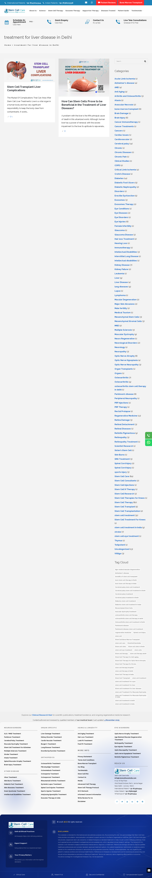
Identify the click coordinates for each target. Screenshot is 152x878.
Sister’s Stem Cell (123, 450)
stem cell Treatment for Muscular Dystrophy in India (130, 696)
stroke (118, 532)
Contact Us (82, 777)
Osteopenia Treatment (50, 774)
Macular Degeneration (125, 299)
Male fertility (121, 308)
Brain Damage (121, 113)
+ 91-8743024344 (135, 788)
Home (8, 45)
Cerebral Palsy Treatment (14, 740)
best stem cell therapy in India (125, 583)
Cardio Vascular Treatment (51, 740)
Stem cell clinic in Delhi (136, 646)
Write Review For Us (85, 798)
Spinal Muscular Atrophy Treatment (17, 761)
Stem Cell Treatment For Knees (130, 520)
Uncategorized (122, 549)
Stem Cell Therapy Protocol (88, 787)
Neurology (120, 347)
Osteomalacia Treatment (50, 770)
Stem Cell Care (122, 476)
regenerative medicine (123, 632)
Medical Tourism (123, 312)
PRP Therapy (121, 407)
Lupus (118, 291)
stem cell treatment (125, 515)
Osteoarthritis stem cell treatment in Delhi (130, 622)
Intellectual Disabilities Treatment (17, 794)
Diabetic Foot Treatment (13, 784)
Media (80, 781)
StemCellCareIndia (134, 643)
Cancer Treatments (124, 126)
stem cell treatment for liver (125, 685)
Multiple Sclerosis (123, 330)
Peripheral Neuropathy (126, 398)
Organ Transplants (124, 369)
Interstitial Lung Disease (126, 256)
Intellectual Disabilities (126, 252)
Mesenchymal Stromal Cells (128, 321)
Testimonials (83, 770)
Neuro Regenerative (125, 338)
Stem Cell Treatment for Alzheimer (17, 747)
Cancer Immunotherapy (126, 122)
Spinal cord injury (139, 632)
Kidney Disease (122, 265)
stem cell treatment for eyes (125, 681)
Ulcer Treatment (10, 777)
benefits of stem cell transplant (126, 576)
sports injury (121, 472)
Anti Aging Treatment (86, 734)
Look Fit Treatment (85, 740)
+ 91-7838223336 (131, 791)
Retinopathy (121, 437)
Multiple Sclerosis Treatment (15, 751)
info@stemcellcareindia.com (125, 778)
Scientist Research (124, 446)
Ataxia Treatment (10, 758)
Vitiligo (118, 553)
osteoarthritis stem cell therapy (126, 615)
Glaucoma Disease (124, 235)
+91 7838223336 (66, 3)
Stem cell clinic (120, 646)
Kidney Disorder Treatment (51, 737)
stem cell (118, 636)
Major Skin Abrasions (125, 304)
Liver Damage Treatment (50, 734)
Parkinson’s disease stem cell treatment (129, 629)
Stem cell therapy (121, 653)
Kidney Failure (121, 269)
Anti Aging (119, 92)
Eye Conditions (122, 209)
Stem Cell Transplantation (127, 511)
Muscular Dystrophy (124, 334)
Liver (117, 278)
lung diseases (121, 287)
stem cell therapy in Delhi (124, 671)
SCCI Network (83, 791)
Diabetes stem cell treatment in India (128, 604)
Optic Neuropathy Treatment (126, 750)
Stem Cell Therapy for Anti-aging (126, 657)
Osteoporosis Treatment (50, 777)
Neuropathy (120, 351)
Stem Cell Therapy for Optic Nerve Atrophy (130, 660)
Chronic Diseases (123, 152)
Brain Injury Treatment (12, 765)
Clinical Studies (122, 161)
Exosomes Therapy (124, 204)
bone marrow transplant (126, 109)
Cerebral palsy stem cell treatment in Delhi (130, 590)
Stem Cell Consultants (125, 481)
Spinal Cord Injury (123, 463)
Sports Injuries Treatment (51, 791)
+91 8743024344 (33, 3)
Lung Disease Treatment (50, 747)
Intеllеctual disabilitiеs (126, 261)
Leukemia (119, 273)
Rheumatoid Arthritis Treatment (53, 781)
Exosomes (120, 200)
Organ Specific (49, 728)
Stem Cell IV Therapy (125, 489)
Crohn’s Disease (122, 174)
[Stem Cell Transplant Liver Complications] (29, 70)
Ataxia (118, 100)
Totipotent (120, 545)
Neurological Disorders (126, 343)
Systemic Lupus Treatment (51, 784)
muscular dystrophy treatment (125, 611)
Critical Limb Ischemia (125, 170)
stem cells (138, 650)
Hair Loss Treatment (85, 737)
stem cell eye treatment (123, 650)
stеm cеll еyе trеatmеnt (127, 536)
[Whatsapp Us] (148, 442)
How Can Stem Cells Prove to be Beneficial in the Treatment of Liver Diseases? (84, 105)
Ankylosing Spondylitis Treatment (53, 794)
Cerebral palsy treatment (124, 594)
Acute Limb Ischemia (125, 79)
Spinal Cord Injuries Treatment (52, 787)
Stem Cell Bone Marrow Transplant (127, 639)
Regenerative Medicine (126, 416)
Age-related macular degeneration (127, 569)
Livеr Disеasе (121, 282)
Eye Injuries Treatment (123, 746)
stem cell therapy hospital (124, 667)
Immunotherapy (122, 248)
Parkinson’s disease (124, 394)
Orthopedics (48, 757)
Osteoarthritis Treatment (50, 763)
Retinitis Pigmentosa (125, 433)
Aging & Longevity (87, 728)
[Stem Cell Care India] (127, 771)
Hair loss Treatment (124, 239)
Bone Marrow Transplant (87, 763)
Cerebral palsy (122, 144)
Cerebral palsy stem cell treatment (127, 587)
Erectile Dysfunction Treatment (53, 751)
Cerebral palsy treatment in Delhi (126, 597)
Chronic (118, 148)
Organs (118, 373)
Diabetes (119, 178)
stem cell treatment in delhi (125, 700)
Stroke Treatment (11, 754)
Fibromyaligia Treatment (50, 767)
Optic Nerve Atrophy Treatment (127, 734)
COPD (117, 165)
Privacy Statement (85, 756)
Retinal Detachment (124, 424)
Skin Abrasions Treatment (14, 787)
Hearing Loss (121, 243)
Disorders (119, 191)
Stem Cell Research (124, 494)
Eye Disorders (121, 217)
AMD (117, 87)
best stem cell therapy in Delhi (126, 580)
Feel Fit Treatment (85, 744)
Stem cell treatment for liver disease (128, 688)
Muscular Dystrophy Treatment (16, 744)
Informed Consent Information (89, 794)
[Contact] (92, 3)
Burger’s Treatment (48, 744)
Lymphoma (120, 295)
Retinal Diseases (123, 429)
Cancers (119, 131)
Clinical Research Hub (42, 715)
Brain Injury (120, 118)
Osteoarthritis (121, 377)
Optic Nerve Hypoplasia (126, 360)
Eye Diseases (121, 213)
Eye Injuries (120, 222)
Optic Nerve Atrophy (125, 356)
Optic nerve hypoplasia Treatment (128, 753)
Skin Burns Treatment (12, 781)
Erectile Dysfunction (125, 196)
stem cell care (120, 643)
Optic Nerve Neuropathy (126, 365)
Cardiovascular (122, 139)
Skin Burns (120, 455)
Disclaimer (82, 801)
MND (117, 326)
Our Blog (81, 767)
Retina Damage (122, 420)
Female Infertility (123, 226)
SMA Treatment (122, 459)
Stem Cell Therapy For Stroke (125, 664)
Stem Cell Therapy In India (124, 674)
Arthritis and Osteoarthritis (128, 96)
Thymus (118, 540)
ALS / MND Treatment (12, 734)
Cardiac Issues (122, 135)
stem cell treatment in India (128, 527)
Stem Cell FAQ (83, 774)
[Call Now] (148, 435)
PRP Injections (121, 403)
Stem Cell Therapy (124, 502)
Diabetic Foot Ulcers (125, 183)
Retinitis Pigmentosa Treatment (127, 757)
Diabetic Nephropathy (125, 187)
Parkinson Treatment (12, 737)
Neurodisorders (12, 728)
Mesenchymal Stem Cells (127, 317)
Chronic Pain (121, 157)
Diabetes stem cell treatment (125, 601)
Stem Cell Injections (124, 485)
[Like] (65, 131)
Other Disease (11, 771)
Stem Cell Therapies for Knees (130, 498)
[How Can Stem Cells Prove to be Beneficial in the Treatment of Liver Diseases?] (84, 77)
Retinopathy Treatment (126, 442)
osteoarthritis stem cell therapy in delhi (129, 618)
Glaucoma (120, 230)
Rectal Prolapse (122, 411)
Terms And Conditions (86, 760)
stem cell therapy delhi (138, 653)
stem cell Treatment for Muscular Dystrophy (130, 692)
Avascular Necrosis (124, 105)
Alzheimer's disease (124, 83)
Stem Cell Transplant (125, 507)
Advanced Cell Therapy (87, 784)
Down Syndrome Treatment (14, 791)
